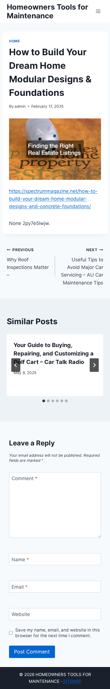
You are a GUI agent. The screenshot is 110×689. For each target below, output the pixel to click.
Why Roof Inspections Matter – (28, 263)
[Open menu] (98, 11)
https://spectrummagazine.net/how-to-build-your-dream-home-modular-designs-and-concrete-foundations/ (53, 198)
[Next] (94, 365)
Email (20, 587)
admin (20, 106)
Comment (25, 478)
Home (14, 41)
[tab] (43, 400)
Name (20, 559)
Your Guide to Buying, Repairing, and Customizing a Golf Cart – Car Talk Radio (54, 353)
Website (21, 614)
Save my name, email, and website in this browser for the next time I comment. (57, 632)
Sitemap (72, 681)
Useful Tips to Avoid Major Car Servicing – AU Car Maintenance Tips (82, 266)
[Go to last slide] (15, 365)
